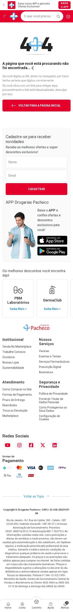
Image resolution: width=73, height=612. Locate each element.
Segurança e (49, 384)
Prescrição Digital (50, 367)
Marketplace (10, 415)
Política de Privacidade (53, 393)
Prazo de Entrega (13, 400)
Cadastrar (36, 189)
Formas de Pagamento (17, 394)
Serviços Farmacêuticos (54, 361)
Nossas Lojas (10, 362)
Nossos (46, 341)
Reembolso (9, 405)
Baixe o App (64, 5)
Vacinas (44, 351)
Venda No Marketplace (16, 346)
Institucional (13, 339)
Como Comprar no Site (17, 389)
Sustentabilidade (13, 367)
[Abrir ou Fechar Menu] (5, 16)
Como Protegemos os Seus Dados (53, 409)
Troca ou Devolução (15, 410)
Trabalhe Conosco (14, 351)
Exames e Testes (50, 356)
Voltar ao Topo (34, 496)
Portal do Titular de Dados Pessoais (51, 400)
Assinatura (46, 372)
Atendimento (13, 382)
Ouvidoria (8, 357)
